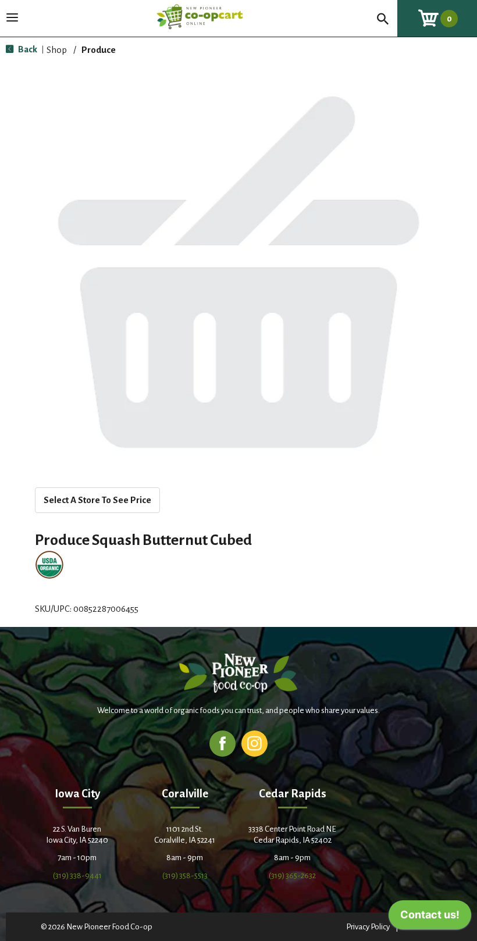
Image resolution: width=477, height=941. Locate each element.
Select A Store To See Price (97, 500)
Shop (57, 50)
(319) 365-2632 (292, 875)
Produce (98, 50)
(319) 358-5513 (185, 875)
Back (26, 49)
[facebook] (222, 743)
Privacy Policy (368, 926)
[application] (430, 917)
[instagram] (254, 743)
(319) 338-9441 (77, 875)
